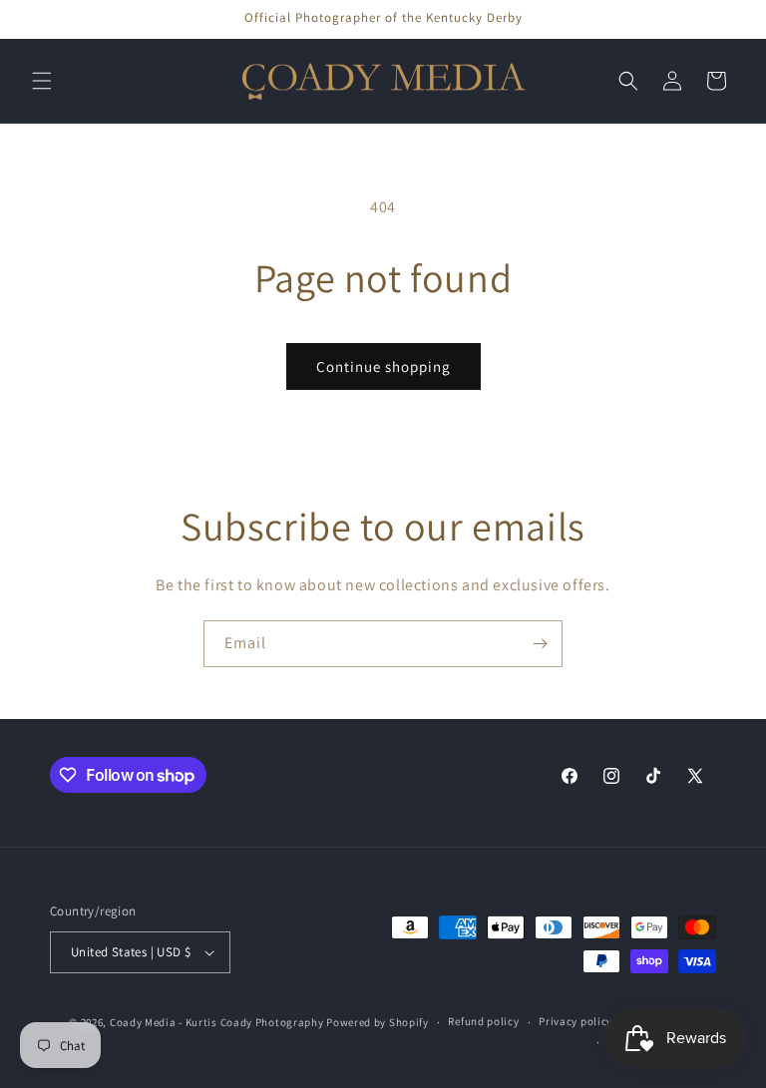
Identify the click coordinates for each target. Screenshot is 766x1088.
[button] (42, 81)
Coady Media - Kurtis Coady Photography (217, 1022)
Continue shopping (383, 366)
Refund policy (483, 1021)
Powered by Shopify (377, 1022)
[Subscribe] (540, 643)
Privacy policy (575, 1021)
